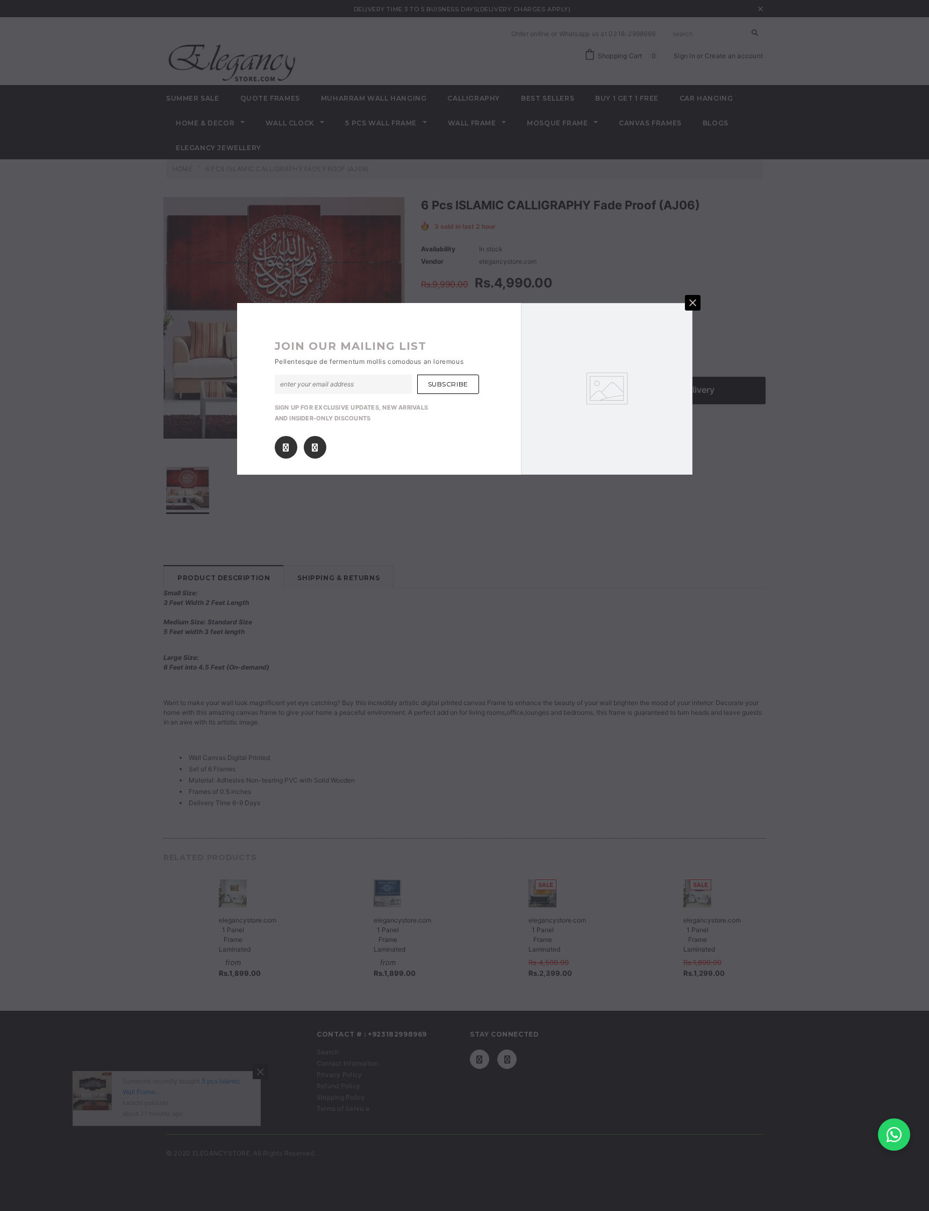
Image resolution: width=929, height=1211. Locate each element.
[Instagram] (315, 447)
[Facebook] (286, 447)
